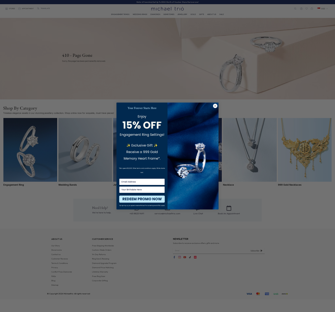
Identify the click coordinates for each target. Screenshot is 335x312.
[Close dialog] (215, 106)
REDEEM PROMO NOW (142, 199)
